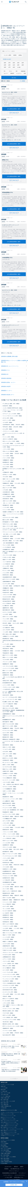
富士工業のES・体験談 (8, 816)
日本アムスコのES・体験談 (9, 1015)
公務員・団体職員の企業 (6, 1106)
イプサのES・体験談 (7, 490)
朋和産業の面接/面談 (6, 378)
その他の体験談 (4, 1163)
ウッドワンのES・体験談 (8, 481)
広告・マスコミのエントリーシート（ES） (10, 1120)
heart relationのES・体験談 (9, 1035)
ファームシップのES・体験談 (9, 775)
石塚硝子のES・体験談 (8, 590)
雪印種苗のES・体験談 (8, 505)
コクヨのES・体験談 (7, 422)
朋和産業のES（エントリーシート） (10, 366)
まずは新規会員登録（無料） (14, 108)
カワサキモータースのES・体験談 (10, 985)
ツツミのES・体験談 (7, 632)
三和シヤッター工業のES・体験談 (10, 451)
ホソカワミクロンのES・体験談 (10, 992)
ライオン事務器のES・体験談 (9, 777)
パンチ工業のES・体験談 (8, 564)
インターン (18, 73)
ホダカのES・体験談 (7, 751)
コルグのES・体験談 (7, 849)
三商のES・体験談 (7, 996)
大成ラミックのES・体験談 (9, 791)
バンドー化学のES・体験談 (9, 561)
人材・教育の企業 (4, 1094)
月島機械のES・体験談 (8, 588)
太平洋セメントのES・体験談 (9, 474)
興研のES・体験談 (19, 886)
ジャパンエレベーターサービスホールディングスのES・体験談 (13, 446)
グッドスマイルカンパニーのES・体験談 (12, 856)
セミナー (6, 73)
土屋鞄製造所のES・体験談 (9, 956)
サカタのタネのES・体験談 (9, 596)
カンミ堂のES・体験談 (8, 913)
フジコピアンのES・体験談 (9, 749)
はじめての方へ (8, 1166)
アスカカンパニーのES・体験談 (10, 875)
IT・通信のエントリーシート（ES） (8, 1119)
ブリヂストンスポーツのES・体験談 (11, 687)
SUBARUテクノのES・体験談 (9, 869)
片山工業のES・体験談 (8, 981)
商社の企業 (3, 1089)
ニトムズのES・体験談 (8, 827)
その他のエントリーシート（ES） (8, 1135)
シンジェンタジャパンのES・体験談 (11, 974)
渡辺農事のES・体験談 (8, 728)
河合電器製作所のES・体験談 (9, 882)
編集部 (21, 1166)
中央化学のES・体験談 (8, 592)
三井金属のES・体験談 (8, 538)
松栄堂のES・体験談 (7, 899)
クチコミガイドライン (20, 1175)
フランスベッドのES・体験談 (9, 661)
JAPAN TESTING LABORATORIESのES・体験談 (13, 641)
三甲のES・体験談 (19, 453)
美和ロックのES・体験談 (8, 764)
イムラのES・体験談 (7, 614)
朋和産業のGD (4, 374)
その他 (18, 67)
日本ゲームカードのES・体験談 (10, 840)
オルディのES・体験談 (8, 906)
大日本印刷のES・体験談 (8, 424)
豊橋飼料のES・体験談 (19, 899)
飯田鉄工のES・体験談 (8, 672)
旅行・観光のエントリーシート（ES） (9, 1127)
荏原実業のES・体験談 (8, 462)
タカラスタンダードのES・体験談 (10, 517)
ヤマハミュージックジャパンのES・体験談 (12, 532)
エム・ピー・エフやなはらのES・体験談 (12, 697)
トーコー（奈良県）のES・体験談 (10, 963)
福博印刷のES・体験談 (8, 895)
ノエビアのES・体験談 (8, 464)
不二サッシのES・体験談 (8, 570)
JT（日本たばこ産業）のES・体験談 (11, 403)
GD (16, 71)
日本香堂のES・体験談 (8, 760)
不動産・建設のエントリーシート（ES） (9, 1125)
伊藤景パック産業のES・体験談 (10, 941)
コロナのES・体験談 (7, 585)
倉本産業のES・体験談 (8, 851)
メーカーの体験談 (4, 1143)
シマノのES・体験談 (18, 928)
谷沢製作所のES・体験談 (8, 878)
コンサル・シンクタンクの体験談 (8, 1140)
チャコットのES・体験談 (8, 436)
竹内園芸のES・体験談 (8, 650)
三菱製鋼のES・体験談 (8, 460)
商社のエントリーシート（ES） (7, 1117)
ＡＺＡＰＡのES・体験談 (8, 943)
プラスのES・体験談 (7, 476)
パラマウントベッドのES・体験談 (10, 431)
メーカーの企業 (4, 1087)
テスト (10, 71)
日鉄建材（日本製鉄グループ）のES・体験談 (13, 511)
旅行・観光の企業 (4, 1099)
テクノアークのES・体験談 (9, 805)
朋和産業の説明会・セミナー (8, 382)
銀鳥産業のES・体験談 (8, 796)
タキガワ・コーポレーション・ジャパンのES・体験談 (13, 794)
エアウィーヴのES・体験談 (9, 959)
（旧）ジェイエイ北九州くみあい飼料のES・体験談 (13, 677)
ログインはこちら (13, 112)
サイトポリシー (22, 1173)
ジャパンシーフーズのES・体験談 (10, 668)
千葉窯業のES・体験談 (8, 735)
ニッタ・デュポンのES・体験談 (10, 972)
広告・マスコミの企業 (5, 1092)
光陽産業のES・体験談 (8, 1028)
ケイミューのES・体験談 (8, 509)
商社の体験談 (3, 1145)
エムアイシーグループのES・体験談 (11, 814)
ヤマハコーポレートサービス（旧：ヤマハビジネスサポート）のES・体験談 (13, 529)
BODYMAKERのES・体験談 (9, 873)
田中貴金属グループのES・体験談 (10, 521)
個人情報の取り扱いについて (17, 1168)
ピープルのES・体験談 (8, 886)
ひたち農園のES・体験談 (8, 801)
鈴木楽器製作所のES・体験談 (9, 682)
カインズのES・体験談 (8, 970)
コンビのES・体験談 (7, 928)
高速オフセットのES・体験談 (9, 769)
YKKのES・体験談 (20, 424)
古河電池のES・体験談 (19, 585)
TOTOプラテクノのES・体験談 (10, 524)
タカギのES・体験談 (7, 625)
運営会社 (16, 1166)
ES (4, 71)
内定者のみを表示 (7, 59)
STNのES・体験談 (19, 1032)
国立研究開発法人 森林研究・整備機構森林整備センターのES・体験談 (13, 711)
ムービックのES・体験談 (8, 685)
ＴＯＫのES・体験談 (19, 827)
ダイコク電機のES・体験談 (9, 967)
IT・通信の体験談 (4, 1146)
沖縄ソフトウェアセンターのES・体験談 (12, 932)
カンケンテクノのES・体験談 (9, 987)
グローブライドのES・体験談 (9, 555)
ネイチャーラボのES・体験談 (9, 612)
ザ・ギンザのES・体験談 (8, 1000)
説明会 (20, 55)
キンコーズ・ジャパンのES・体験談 (11, 780)
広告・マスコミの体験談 (6, 1148)
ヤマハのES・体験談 (19, 483)
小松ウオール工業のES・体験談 (10, 439)
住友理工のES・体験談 (8, 536)
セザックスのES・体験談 (8, 820)
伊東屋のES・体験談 (18, 632)
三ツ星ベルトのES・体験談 (9, 557)
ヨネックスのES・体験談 (8, 485)
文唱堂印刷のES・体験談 (8, 946)
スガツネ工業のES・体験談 (9, 496)
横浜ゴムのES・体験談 (8, 519)
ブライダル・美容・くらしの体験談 (8, 1156)
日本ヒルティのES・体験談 (9, 965)
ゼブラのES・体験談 (7, 864)
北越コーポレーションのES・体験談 (11, 479)
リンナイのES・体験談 (8, 455)
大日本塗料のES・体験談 (8, 492)
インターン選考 (7, 55)
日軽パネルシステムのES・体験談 (10, 708)
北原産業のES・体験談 (8, 845)
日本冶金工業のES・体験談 (9, 601)
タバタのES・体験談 (7, 860)
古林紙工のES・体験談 (8, 771)
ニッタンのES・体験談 (8, 507)
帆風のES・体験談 (19, 895)
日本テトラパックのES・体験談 (10, 616)
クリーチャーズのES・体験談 (9, 1030)
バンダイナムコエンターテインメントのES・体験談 (13, 434)
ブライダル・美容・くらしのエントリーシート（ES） (12, 1129)
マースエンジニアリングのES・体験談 (11, 1019)
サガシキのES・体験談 (8, 706)
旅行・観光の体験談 (5, 1155)
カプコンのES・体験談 (8, 443)
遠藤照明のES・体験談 (8, 607)
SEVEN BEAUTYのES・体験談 (10, 989)
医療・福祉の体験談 (5, 1158)
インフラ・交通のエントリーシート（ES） (10, 1124)
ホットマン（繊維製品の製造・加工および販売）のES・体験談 (13, 692)
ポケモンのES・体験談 (8, 418)
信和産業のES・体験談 (8, 915)
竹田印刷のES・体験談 (8, 921)
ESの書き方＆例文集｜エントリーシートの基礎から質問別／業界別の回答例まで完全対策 (10, 1063)
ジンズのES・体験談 (19, 443)
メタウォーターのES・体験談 (9, 594)
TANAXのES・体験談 (18, 864)
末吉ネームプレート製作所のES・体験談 (12, 891)
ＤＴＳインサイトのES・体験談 (10, 730)
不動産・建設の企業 (5, 1097)
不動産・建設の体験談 (5, 1153)
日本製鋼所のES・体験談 (8, 549)
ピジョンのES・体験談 (8, 566)
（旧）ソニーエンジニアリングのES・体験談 (13, 836)
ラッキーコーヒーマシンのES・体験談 (11, 976)
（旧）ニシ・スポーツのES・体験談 (11, 503)
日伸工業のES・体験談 (8, 498)
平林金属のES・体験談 (8, 653)
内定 (25, 73)
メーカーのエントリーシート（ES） (8, 1115)
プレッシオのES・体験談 (8, 908)
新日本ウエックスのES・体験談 (10, 758)
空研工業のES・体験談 (8, 648)
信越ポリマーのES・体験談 (9, 559)
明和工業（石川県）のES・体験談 (10, 1024)
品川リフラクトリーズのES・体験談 (11, 579)
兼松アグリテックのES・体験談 (10, 726)
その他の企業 (3, 1107)
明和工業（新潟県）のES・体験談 (10, 1010)
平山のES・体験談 (19, 728)
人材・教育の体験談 (5, 1150)
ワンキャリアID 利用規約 (14, 1179)
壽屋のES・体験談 (19, 816)
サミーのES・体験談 (18, 540)
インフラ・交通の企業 (5, 1096)
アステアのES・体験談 (8, 1013)
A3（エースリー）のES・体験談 (10, 762)
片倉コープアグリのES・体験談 (10, 526)
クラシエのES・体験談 (8, 994)
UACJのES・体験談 (7, 540)
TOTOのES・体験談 (7, 426)
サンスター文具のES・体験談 (9, 910)
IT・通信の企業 (4, 1091)
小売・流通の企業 (4, 1104)
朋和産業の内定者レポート (7, 394)
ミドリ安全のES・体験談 (8, 880)
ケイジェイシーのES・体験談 (9, 902)
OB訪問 (12, 73)
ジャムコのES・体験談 (8, 572)
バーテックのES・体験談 (8, 858)
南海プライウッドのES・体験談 (10, 655)
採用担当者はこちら (18, 1177)
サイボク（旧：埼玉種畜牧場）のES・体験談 (13, 809)
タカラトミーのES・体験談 (9, 420)
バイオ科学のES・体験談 (8, 689)
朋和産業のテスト (5, 370)
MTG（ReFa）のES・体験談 (9, 634)
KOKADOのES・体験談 (8, 862)
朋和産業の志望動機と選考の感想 (9, 356)
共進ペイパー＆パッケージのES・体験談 (12, 853)
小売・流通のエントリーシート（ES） (9, 1132)
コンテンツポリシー (7, 1175)
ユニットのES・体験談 (8, 1032)
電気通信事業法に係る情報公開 (9, 1173)
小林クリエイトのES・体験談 (9, 500)
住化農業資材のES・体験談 (9, 871)
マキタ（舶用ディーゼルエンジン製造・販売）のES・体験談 (13, 1005)
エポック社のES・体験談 (8, 629)
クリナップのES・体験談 (8, 457)
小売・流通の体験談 (5, 1160)
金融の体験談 (3, 1141)
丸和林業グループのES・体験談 (10, 773)
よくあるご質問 (8, 1177)
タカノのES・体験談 (19, 994)
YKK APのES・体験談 (8, 1021)
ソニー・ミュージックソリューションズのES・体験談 (13, 514)
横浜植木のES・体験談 (8, 737)
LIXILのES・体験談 (17, 426)
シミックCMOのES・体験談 (9, 838)
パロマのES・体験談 (19, 650)
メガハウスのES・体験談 (8, 782)
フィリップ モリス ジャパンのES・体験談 (12, 415)
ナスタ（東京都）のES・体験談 (10, 1017)
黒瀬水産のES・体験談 (8, 829)
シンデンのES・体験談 (8, 644)
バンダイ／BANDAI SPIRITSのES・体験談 (12, 408)
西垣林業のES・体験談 (8, 638)
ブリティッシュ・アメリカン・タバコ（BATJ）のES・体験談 (13, 410)
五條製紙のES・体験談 (8, 483)
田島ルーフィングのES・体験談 (10, 657)
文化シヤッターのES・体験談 (9, 487)
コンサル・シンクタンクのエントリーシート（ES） (12, 1112)
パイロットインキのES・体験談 (10, 831)
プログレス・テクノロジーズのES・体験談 (12, 952)
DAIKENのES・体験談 (8, 574)
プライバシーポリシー (14, 1170)
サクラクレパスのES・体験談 (9, 786)
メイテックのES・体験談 (8, 449)
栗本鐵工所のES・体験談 (8, 599)
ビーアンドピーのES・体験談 (9, 948)
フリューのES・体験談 (8, 618)
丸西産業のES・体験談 (8, 675)
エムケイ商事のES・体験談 (9, 646)
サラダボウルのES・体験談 (9, 954)
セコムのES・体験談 (7, 429)
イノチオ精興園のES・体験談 (9, 788)
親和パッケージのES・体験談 (9, 670)
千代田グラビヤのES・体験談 (9, 950)
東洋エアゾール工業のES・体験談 (10, 998)
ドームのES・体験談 (7, 756)
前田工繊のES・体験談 (8, 721)
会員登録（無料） (14, 1184)
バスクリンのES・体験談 (8, 961)
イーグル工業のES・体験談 (9, 547)
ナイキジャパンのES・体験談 (9, 621)
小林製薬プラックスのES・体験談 (10, 636)
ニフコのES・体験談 (19, 538)
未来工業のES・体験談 (8, 745)
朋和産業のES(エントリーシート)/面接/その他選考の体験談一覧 (14, 361)
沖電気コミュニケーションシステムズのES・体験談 (13, 716)
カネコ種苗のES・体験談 (8, 627)
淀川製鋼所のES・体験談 (8, 494)
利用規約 (6, 1168)
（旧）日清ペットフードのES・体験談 (11, 534)
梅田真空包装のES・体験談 (9, 803)
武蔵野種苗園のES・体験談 (9, 713)
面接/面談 (23, 71)
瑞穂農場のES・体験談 (8, 664)
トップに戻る (13, 1078)
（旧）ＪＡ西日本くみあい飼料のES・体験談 (13, 784)
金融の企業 (3, 1086)
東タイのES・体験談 (18, 849)
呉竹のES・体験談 (7, 623)
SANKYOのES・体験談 (8, 930)
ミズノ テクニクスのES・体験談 (10, 666)
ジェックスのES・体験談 (8, 937)
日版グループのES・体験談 (9, 935)
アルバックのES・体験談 (8, 545)
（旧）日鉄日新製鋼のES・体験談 (10, 543)
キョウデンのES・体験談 (8, 583)
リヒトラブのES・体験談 (8, 884)
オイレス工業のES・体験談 (9, 603)
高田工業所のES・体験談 (8, 610)
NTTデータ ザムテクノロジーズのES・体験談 (13, 1026)
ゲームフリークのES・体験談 (9, 807)
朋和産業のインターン (6, 390)
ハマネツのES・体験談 (8, 823)
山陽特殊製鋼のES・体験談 (9, 581)
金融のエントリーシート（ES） (7, 1114)
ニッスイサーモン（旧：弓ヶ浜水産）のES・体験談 (13, 742)
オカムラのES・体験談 (8, 466)
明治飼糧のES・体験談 (8, 812)
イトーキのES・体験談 (8, 453)
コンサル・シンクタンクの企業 (7, 1084)
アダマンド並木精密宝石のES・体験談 (11, 983)
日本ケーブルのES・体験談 (9, 897)
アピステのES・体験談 (8, 659)
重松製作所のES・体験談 (8, 893)
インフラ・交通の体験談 (6, 1151)
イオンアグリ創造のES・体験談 (10, 703)
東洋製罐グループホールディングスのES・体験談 (13, 469)
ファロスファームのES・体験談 (10, 926)
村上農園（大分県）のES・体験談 (10, 701)
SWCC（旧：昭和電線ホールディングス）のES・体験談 (13, 552)
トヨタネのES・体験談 (8, 919)
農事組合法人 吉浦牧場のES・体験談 (11, 739)
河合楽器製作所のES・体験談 (9, 577)
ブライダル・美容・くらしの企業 (8, 1101)
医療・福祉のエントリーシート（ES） (9, 1130)
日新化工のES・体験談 (8, 680)
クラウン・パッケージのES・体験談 (11, 834)
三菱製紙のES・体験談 (8, 568)
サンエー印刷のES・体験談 (9, 904)
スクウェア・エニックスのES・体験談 (11, 413)
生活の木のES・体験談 (8, 695)
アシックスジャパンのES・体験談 (10, 978)
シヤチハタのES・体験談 (8, 1003)
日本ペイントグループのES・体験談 (11, 441)
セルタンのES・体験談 (8, 732)
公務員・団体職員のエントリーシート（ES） (10, 1134)
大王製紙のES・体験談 (8, 472)
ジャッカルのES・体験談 (8, 842)
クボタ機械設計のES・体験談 (9, 818)
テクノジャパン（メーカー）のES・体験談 (12, 798)
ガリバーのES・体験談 (8, 888)
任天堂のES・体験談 (7, 405)
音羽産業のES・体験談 (8, 917)
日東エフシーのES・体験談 (9, 747)
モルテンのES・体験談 (18, 623)
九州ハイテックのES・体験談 (9, 753)
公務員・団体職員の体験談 (6, 1161)
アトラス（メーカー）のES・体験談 (11, 1008)
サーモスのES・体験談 (8, 939)
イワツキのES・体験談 (8, 867)
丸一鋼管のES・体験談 (8, 605)
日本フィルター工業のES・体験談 (10, 924)
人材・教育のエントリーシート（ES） (9, 1122)
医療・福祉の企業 (4, 1102)
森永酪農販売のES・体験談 (9, 719)
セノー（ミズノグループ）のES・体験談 (12, 699)
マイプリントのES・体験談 (9, 825)
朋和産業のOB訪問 (5, 386)
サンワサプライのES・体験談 (9, 766)
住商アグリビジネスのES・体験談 (10, 724)
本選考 (14, 55)
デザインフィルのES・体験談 (9, 847)
